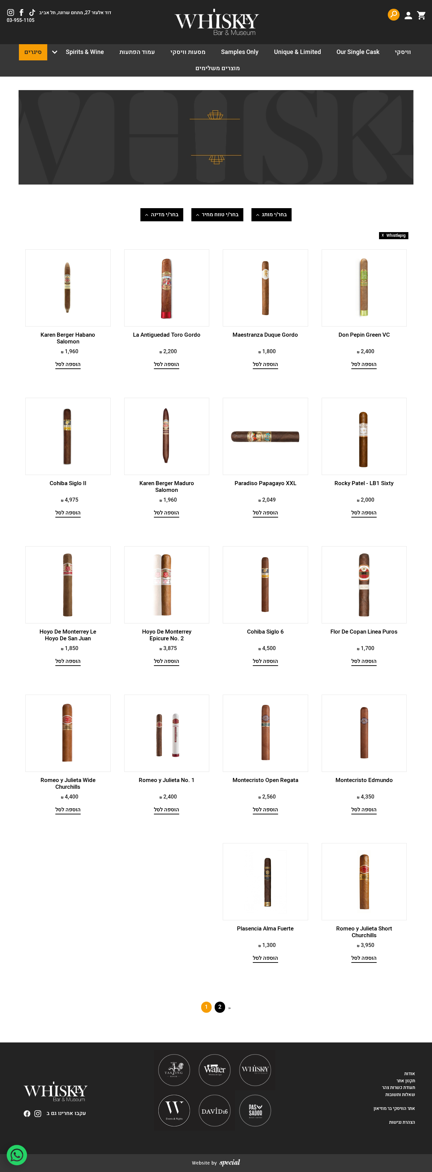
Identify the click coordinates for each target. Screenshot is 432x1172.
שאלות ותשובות (400, 1095)
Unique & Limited (297, 52)
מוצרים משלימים (217, 68)
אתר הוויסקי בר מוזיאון (394, 1109)
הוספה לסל (364, 364)
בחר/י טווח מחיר (220, 215)
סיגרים (33, 52)
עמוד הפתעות (137, 52)
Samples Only (240, 52)
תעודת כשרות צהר (398, 1088)
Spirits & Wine (85, 52)
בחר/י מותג (274, 215)
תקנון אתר (406, 1081)
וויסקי (403, 52)
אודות (409, 1074)
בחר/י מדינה (165, 215)
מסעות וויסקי (188, 52)
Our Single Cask (357, 52)
